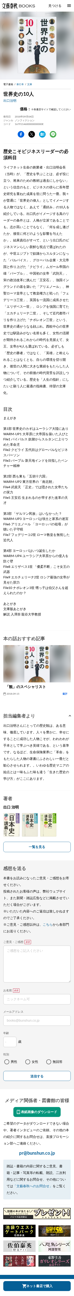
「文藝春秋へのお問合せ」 (33, 1186)
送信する (37, 1076)
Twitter (31, 134)
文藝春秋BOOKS (18, 5)
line (53, 134)
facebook (21, 134)
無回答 (57, 1061)
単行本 (20, 84)
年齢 (6, 1033)
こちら (48, 924)
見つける (54, 5)
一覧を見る (37, 847)
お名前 (7, 990)
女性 (35, 1061)
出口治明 (9, 100)
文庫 (29, 84)
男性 (14, 1061)
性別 (6, 1054)
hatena (42, 134)
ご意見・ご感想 (13, 942)
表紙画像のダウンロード (39, 1112)
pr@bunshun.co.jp (37, 1153)
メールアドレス (13, 1011)
